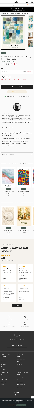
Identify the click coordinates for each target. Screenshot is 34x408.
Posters (2, 359)
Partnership (19, 361)
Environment (19, 364)
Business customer (21, 384)
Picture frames (4, 361)
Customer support (21, 377)
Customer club (20, 382)
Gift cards (18, 345)
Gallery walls (3, 356)
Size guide (7, 77)
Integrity (2, 384)
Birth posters (3, 364)
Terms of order (4, 379)
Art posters (3, 61)
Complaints (19, 387)
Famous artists (10, 61)
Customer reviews (21, 359)
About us (19, 356)
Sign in (18, 374)
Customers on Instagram (6, 377)
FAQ (18, 379)
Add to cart (18, 86)
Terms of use (3, 382)
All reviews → (17, 305)
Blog (2, 374)
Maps (2, 366)
